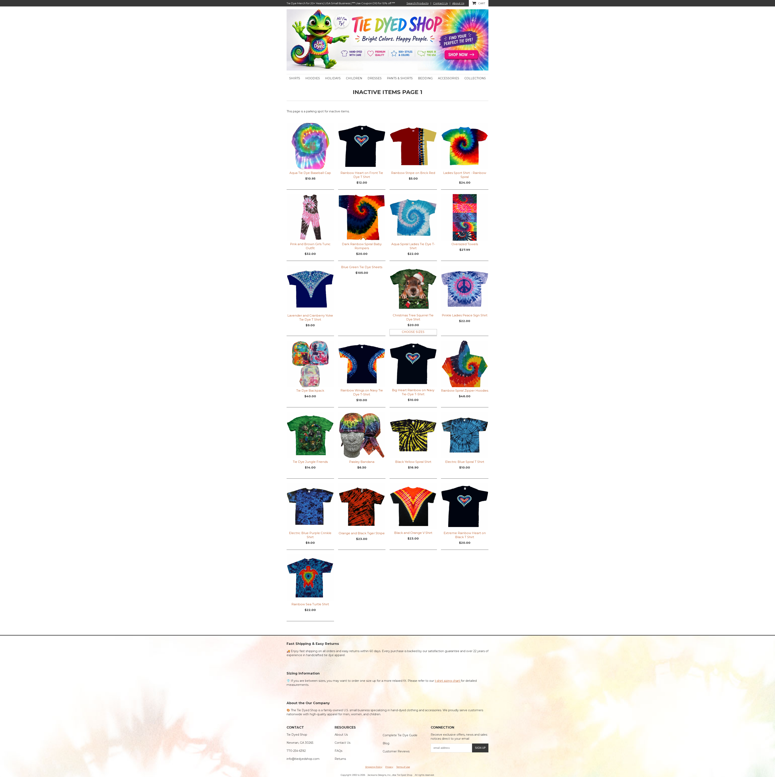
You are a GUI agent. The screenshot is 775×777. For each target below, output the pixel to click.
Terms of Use (403, 766)
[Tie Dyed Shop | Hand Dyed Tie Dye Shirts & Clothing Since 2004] (387, 40)
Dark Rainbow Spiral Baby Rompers (362, 246)
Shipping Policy (373, 766)
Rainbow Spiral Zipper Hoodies (464, 390)
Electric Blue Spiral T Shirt (464, 462)
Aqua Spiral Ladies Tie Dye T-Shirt (413, 246)
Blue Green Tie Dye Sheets (361, 267)
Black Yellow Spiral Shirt (413, 462)
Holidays (333, 78)
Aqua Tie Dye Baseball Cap (310, 173)
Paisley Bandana (361, 462)
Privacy (389, 766)
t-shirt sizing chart (448, 681)
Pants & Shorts (400, 78)
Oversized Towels (464, 244)
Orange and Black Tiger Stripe (362, 533)
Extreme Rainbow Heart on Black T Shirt (465, 535)
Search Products (417, 3)
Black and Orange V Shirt (413, 533)
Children (354, 78)
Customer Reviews (396, 751)
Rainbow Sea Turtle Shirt (310, 604)
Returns (340, 759)
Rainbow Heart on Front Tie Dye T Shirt (361, 175)
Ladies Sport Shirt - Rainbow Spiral (464, 175)
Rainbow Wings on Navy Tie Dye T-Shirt (361, 392)
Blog (386, 743)
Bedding (425, 78)
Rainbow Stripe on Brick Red (413, 173)
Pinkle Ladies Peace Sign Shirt (464, 315)
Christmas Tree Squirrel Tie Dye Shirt (413, 317)
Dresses (375, 78)
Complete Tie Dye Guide (400, 735)
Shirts (294, 78)
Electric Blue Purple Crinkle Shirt (310, 535)
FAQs (338, 751)
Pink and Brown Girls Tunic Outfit (310, 246)
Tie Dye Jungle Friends (310, 462)
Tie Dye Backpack (310, 390)
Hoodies (312, 78)
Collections (475, 78)
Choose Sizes (413, 332)
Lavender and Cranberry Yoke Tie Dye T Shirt (310, 317)
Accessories (448, 78)
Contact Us (440, 3)
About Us (458, 3)
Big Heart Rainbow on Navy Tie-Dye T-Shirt (413, 392)
